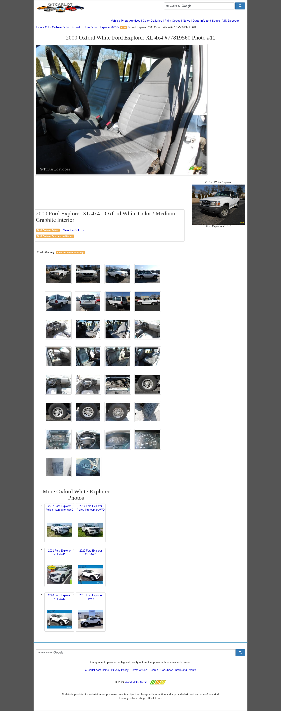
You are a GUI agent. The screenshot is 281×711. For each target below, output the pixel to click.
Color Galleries (152, 20)
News (186, 20)
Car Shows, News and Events (178, 670)
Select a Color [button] (72, 230)
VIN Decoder (230, 20)
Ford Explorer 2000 (105, 27)
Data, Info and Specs (206, 20)
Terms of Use (139, 670)
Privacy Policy (120, 670)
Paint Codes (172, 20)
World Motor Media (136, 682)
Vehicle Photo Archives (125, 20)
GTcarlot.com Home (97, 670)
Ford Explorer (82, 27)
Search (154, 670)
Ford (68, 27)
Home (38, 27)
